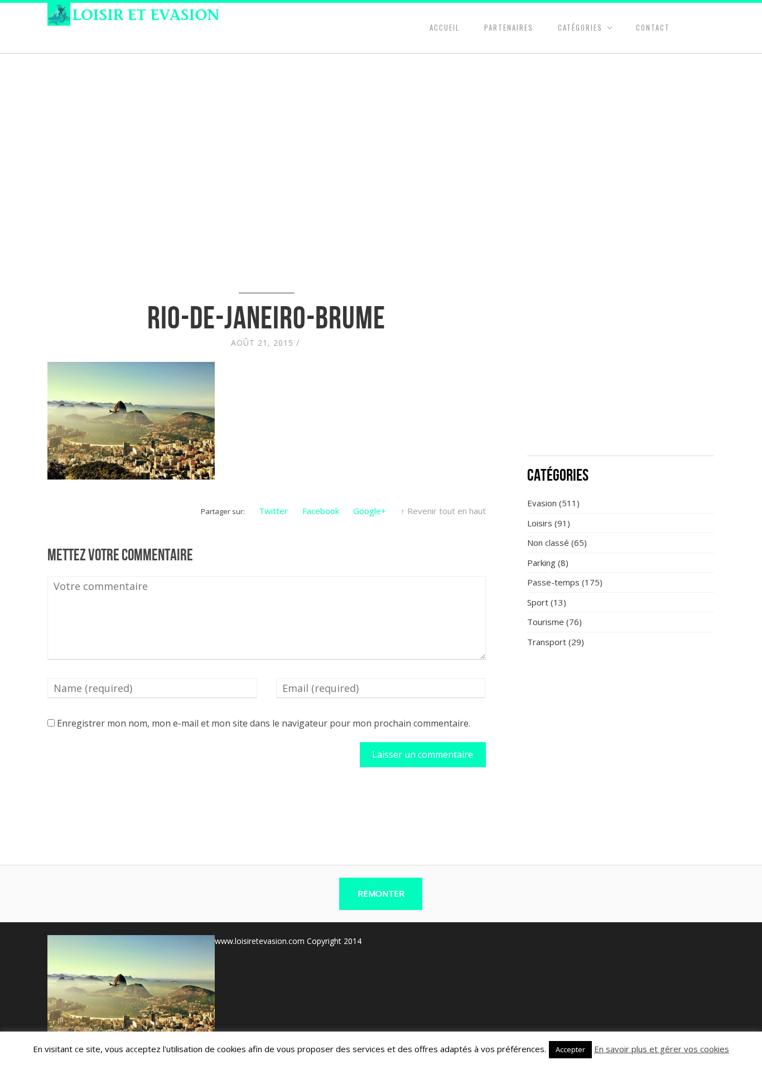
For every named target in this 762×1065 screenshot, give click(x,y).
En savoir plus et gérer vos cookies (661, 1048)
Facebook (320, 510)
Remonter (381, 893)
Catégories (580, 27)
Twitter (273, 510)
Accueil (445, 27)
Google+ (369, 510)
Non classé (548, 542)
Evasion (542, 503)
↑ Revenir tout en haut (443, 510)
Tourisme (545, 621)
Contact (653, 27)
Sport (537, 602)
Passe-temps (553, 582)
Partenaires (508, 27)
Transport (546, 641)
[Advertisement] (621, 365)
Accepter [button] (570, 1049)
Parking (541, 562)
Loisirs (539, 523)
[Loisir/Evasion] (136, 14)
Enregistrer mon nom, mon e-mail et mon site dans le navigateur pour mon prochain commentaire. (263, 723)
